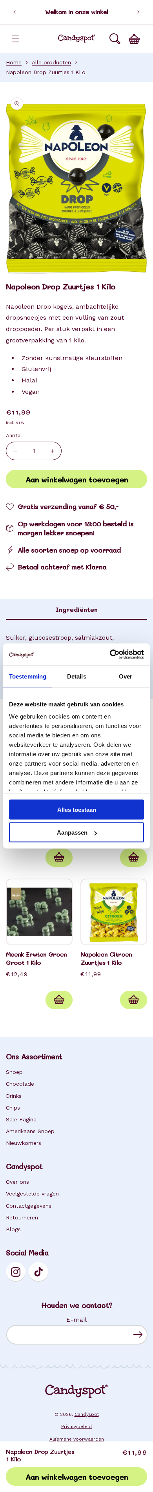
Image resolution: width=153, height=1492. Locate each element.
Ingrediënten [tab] (76, 609)
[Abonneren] (138, 1334)
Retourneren (22, 1217)
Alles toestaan (76, 809)
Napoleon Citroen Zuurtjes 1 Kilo (106, 958)
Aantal (14, 436)
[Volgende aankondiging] (138, 12)
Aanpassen (72, 832)
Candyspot (87, 1414)
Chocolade (20, 1084)
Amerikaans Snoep (30, 1131)
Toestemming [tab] (27, 676)
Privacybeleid (76, 1426)
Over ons (17, 1182)
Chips (13, 1107)
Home (14, 62)
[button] (15, 39)
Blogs (13, 1229)
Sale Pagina (21, 1119)
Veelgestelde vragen (32, 1193)
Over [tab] (125, 676)
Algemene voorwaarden (76, 1439)
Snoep (14, 1072)
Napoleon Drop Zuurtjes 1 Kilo (46, 72)
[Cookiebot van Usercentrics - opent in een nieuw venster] (110, 655)
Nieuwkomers (23, 1143)
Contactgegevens (28, 1206)
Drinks (14, 1096)
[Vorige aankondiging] (14, 12)
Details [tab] (76, 676)
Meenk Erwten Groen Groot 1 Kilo (36, 958)
